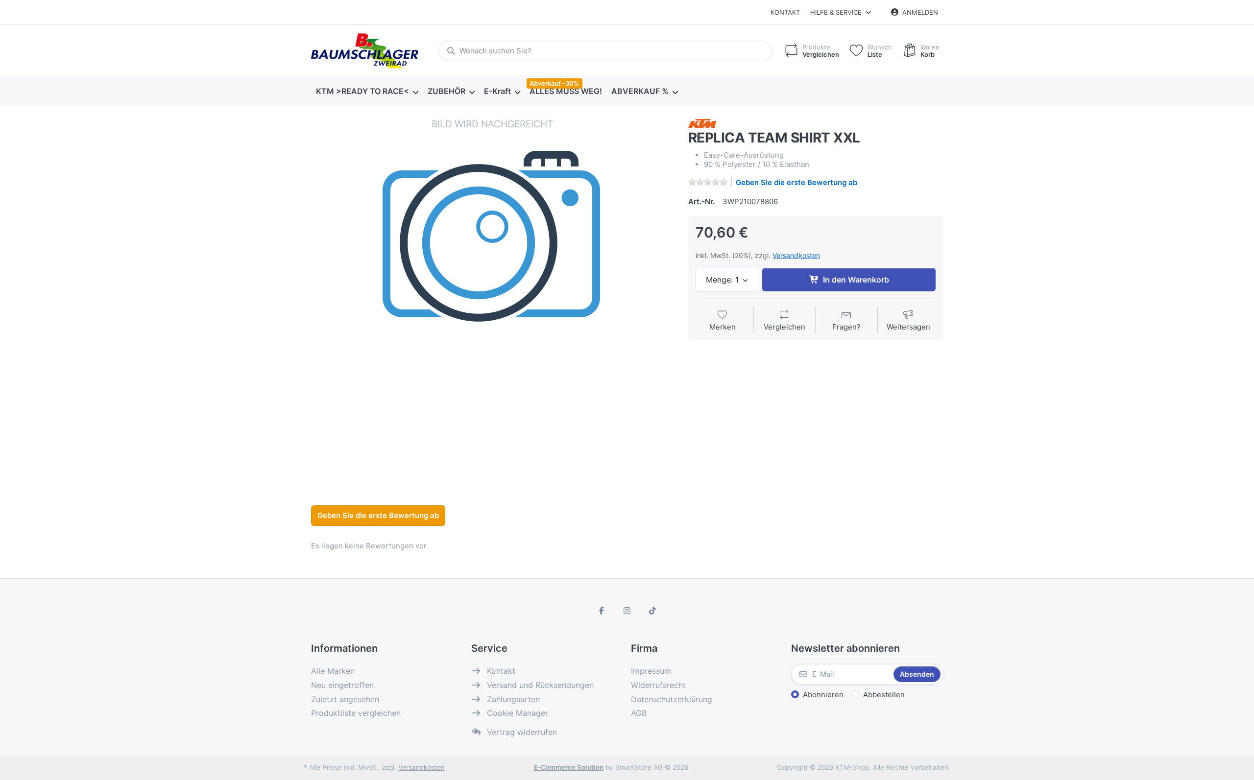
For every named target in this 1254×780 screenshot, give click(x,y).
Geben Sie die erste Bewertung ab (796, 182)
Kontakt (785, 12)
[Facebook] (602, 610)
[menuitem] (367, 91)
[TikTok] (652, 610)
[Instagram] (627, 610)
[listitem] (492, 299)
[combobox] (605, 51)
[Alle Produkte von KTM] (702, 122)
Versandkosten (796, 255)
